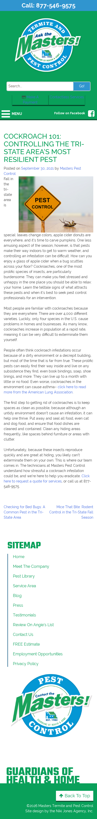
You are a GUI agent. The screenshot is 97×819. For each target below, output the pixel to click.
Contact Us (23, 634)
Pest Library (24, 576)
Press (18, 605)
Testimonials (24, 615)
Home (18, 556)
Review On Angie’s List (33, 624)
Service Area (24, 586)
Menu (17, 114)
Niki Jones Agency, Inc (74, 811)
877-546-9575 (55, 5)
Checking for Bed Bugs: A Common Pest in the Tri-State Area (24, 512)
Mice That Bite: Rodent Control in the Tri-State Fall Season (71, 512)
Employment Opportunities (38, 654)
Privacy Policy (26, 663)
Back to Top (76, 795)
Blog (17, 595)
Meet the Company (31, 566)
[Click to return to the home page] (48, 45)
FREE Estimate (26, 644)
